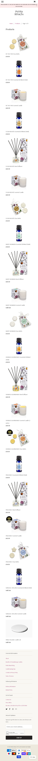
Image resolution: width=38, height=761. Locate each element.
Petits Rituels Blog (10, 665)
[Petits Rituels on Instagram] (13, 709)
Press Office (9, 702)
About (7, 658)
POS (18, 746)
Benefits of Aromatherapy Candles (14, 662)
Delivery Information (11, 686)
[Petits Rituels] (19, 13)
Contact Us (8, 699)
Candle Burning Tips (10, 669)
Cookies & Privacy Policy (12, 672)
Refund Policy (9, 690)
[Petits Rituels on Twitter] (7, 709)
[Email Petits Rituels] (16, 709)
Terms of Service (10, 676)
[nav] (4, 2)
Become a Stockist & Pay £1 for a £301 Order (16, 705)
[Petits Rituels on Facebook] (10, 709)
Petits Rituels (14, 746)
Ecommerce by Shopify (26, 746)
